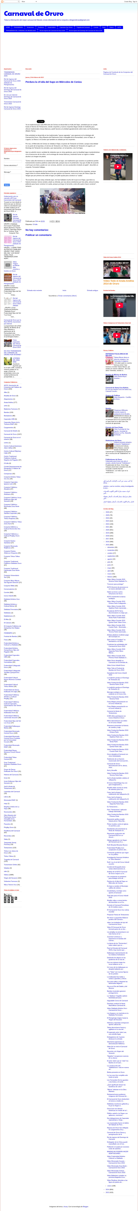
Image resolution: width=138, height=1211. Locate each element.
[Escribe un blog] (53, 221)
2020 (108, 530)
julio (109, 562)
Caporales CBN (9, 419)
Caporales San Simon (66, 27)
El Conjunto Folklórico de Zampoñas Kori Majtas (12, 627)
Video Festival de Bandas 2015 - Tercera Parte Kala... (117, 774)
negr (5, 803)
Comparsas (8, 473)
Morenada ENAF (9, 800)
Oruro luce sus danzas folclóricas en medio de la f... (117, 1109)
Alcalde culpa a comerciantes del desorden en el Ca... (117, 901)
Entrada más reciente (34, 290)
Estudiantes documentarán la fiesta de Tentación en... (117, 829)
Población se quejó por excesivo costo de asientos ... (118, 1147)
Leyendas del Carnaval (12, 791)
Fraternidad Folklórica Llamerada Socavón (11, 716)
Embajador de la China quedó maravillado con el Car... (117, 1143)
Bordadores (8, 416)
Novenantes (8, 812)
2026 (108, 512)
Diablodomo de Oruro (114, 440)
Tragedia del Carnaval (83, 27)
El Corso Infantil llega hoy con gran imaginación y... (117, 784)
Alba (5, 392)
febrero (110, 577)
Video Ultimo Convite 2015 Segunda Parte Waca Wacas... (116, 651)
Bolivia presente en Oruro (116, 1072)
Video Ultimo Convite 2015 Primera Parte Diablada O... (117, 656)
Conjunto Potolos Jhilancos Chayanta (10, 552)
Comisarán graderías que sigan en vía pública (118, 853)
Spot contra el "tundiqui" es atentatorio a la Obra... (116, 640)
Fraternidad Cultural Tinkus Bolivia (11, 685)
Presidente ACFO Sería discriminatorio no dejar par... (118, 612)
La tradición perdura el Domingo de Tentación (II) (118, 678)
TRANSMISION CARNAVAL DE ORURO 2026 (12, 74)
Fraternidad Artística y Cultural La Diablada (11, 644)
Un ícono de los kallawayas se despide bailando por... (117, 968)
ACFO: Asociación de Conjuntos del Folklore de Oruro (12, 387)
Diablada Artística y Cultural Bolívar (10, 605)
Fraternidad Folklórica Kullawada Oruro (11, 711)
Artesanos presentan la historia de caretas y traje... (117, 726)
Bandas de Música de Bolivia (116, 375)
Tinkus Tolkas (8, 856)
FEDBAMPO (8, 633)
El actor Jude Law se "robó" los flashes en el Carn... (117, 1062)
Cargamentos (8, 427)
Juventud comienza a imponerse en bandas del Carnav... (116, 938)
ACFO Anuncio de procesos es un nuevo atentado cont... (117, 588)
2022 (108, 524)
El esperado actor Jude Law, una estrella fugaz (116, 1033)
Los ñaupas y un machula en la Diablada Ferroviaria (117, 1014)
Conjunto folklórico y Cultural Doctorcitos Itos (12, 528)
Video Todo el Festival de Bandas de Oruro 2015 (115, 669)
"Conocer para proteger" (115, 584)
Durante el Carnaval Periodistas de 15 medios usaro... (118, 906)
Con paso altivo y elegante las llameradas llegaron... (117, 982)
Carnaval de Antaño (10, 431)
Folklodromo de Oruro (114, 459)
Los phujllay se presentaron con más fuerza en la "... (118, 933)
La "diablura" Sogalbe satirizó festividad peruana (117, 997)
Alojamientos (8, 399)
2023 (108, 521)
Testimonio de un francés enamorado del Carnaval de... (118, 760)
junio (109, 565)
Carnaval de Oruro (34, 13)
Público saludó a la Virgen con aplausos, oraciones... (117, 1114)
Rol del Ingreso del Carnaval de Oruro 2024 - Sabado (17, 301)
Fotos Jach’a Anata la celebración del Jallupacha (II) (118, 793)
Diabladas (7, 613)
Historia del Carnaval (11, 774)
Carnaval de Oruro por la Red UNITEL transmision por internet (12, 322)
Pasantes (7, 824)
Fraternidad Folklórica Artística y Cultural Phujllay (11, 696)
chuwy (65, 1206)
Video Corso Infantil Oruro (116, 665)
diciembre (111, 547)
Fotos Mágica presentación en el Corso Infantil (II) (117, 702)
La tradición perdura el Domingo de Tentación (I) (118, 688)
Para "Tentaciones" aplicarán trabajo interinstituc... (117, 810)
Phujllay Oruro (9, 827)
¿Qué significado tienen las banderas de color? (116, 1085)
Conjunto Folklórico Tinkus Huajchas (10, 517)
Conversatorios (9, 589)
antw (5, 405)
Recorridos (7, 836)
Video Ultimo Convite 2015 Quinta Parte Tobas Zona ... (117, 621)
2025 (108, 515)
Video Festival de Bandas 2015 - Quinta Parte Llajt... (117, 745)
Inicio (64, 290)
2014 (108, 1189)
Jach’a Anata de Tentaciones (9, 787)
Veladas (6, 868)
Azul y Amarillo (112, 770)
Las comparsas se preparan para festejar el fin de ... (116, 877)
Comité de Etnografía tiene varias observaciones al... (116, 868)
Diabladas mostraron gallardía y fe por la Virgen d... (118, 1105)
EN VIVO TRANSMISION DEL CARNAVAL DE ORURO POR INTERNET (12, 352)
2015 (108, 545)
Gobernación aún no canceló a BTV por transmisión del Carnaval (12, 198)
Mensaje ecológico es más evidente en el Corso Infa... (117, 693)
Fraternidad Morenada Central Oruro (11, 732)
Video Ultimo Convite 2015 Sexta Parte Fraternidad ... (117, 616)
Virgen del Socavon (10, 878)
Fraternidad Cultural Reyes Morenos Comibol (12, 678)
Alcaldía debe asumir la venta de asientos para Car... (117, 788)
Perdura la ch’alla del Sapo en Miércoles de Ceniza (117, 882)
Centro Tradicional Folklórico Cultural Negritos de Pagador (11, 458)
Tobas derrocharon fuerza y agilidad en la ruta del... (116, 1028)
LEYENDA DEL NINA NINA (16, 360)
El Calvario (7, 623)
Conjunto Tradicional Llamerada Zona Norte (12, 569)
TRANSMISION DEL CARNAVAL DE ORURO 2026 (21, 30)
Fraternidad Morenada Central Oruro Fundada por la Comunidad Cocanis (12, 739)
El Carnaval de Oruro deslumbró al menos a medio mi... (118, 1100)
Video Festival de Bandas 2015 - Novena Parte (117, 698)
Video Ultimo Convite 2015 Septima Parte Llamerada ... (117, 607)
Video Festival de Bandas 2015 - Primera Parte (117, 815)
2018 (108, 536)
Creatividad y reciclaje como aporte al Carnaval (116, 892)
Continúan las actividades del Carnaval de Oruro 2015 (117, 645)
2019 (108, 533)
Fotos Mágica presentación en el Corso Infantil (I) (117, 707)
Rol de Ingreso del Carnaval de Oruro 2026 (52, 30)
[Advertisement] (68, 51)
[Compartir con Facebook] (57, 221)
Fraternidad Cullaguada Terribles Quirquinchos (12, 671)
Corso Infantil (8, 596)
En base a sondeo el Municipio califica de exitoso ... (117, 887)
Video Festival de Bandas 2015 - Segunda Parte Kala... (117, 803)
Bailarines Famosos (10, 409)
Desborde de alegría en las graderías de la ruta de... (116, 958)
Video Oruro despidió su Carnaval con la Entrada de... (118, 661)
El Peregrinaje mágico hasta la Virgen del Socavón (117, 1019)
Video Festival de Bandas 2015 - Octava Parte (117, 731)
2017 (108, 539)
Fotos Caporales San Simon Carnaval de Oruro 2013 (17, 343)
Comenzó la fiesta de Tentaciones (114, 712)
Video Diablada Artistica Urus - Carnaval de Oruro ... (117, 1009)
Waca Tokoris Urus (10, 885)
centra (6, 443)
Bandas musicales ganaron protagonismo (116, 992)
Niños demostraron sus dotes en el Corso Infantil (117, 721)
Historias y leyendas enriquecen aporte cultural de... (118, 1023)
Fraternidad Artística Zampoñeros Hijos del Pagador (11, 650)
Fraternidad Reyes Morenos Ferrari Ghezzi (12, 751)
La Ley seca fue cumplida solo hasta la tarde (117, 1076)
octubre (110, 553)
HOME (8, 27)
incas (6, 778)
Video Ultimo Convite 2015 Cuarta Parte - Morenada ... (117, 626)
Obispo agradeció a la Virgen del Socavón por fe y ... (117, 841)
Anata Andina (8, 402)
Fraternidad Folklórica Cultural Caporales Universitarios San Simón (12, 703)
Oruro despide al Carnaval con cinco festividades (117, 755)
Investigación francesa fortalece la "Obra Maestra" (118, 858)
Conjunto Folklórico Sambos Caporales (10, 512)
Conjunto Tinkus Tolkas (12, 556)
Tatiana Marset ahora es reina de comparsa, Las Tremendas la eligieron (121, 359)
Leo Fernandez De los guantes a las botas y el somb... (117, 1081)
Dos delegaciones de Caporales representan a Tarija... (118, 1119)
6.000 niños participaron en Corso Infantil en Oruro (116, 717)
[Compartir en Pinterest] (59, 221)
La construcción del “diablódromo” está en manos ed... (118, 1067)
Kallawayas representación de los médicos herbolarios (117, 954)
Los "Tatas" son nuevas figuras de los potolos (117, 973)
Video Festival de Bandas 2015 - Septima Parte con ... (117, 736)
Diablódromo (8, 616)
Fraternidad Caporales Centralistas (11, 661)
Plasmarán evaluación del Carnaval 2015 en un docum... (116, 835)
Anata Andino (52, 27)
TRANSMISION (18, 27)
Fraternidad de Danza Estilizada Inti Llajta (11, 690)
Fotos (103, 27)
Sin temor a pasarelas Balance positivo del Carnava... (117, 918)
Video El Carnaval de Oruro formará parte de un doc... (117, 928)
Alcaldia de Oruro (10, 396)
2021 (108, 527)
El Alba (6, 619)
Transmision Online (10, 864)
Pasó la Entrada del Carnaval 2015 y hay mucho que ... (117, 949)
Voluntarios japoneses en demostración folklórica (115, 1042)
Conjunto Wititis (9, 586)
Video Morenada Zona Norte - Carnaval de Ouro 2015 (117, 1167)
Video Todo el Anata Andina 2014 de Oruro (118, 282)
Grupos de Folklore (113, 395)
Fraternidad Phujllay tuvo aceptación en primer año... (117, 849)
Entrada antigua (92, 290)
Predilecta (41, 27)
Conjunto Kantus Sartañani (9, 542)
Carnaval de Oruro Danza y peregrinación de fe (116, 1133)
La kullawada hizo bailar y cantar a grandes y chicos (116, 977)
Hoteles (108, 408)
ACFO (119, 27)
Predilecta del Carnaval (12, 831)
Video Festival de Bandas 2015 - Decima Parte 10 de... (117, 683)
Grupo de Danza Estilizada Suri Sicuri (11, 770)
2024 (108, 518)
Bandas (6, 412)
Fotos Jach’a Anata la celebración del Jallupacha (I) (118, 798)
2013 (108, 1192)
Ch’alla (35, 224)
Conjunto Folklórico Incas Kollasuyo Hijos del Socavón (12, 499)
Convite (96, 27)
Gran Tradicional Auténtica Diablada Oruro (12, 763)
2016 (108, 541)
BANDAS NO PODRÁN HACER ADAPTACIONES (117, 1152)
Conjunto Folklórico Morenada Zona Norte (11, 505)
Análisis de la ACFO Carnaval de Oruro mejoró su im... (117, 872)
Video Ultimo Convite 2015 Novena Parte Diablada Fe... (117, 580)
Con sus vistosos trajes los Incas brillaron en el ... (116, 963)
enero (109, 1186)
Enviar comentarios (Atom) (67, 296)
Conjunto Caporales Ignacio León (11, 483)
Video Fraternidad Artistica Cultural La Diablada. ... (116, 1157)
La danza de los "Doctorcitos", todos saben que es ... (117, 944)
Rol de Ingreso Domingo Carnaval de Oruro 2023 (12, 108)
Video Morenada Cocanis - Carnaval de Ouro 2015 (116, 1162)
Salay (6, 839)
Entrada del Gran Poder (114, 427)
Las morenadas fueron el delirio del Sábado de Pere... (118, 1124)
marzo (109, 574)
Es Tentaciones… (113, 807)
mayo (109, 568)
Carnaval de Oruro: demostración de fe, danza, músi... (117, 765)
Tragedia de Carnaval (11, 859)
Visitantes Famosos (10, 881)
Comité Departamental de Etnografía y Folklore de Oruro (13, 468)
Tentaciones (30, 27)
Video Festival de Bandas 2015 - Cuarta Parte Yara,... (117, 750)
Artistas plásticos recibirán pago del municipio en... (118, 636)
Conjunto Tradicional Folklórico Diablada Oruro (12, 562)
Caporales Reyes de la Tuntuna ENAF (12, 423)
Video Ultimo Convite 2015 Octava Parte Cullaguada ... (117, 602)
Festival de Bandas (10, 636)
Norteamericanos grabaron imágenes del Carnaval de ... (117, 1095)
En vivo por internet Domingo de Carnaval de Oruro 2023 (12, 96)
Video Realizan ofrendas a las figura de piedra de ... (117, 1181)
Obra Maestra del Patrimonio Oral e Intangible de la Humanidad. (10, 818)
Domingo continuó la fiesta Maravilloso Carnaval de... (116, 1004)
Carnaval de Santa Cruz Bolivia (117, 388)
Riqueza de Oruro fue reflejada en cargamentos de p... (117, 1128)
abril (109, 571)
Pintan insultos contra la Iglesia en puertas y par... (117, 825)
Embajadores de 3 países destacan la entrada (116, 1038)
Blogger (85, 1206)
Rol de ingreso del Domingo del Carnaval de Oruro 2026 (85, 30)
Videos (111, 27)
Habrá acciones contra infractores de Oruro (114, 593)
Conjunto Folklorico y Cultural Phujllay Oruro (11, 535)
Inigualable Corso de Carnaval (117, 1000)
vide (5, 871)
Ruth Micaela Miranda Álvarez (117, 845)
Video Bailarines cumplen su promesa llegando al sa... (116, 1176)
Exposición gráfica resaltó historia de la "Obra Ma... (116, 820)
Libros (6, 797)
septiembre (111, 556)
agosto (110, 559)
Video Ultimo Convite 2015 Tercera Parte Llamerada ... (117, 631)
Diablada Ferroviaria (11, 609)
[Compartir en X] (55, 221)
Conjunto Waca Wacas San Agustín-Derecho (11, 581)
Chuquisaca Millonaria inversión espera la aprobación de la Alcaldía (122, 412)
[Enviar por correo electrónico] (51, 221)
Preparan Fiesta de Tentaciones (118, 915)
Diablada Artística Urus (12, 599)
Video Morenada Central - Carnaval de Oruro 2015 (116, 1171)
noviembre (111, 550)
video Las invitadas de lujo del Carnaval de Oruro (117, 923)
